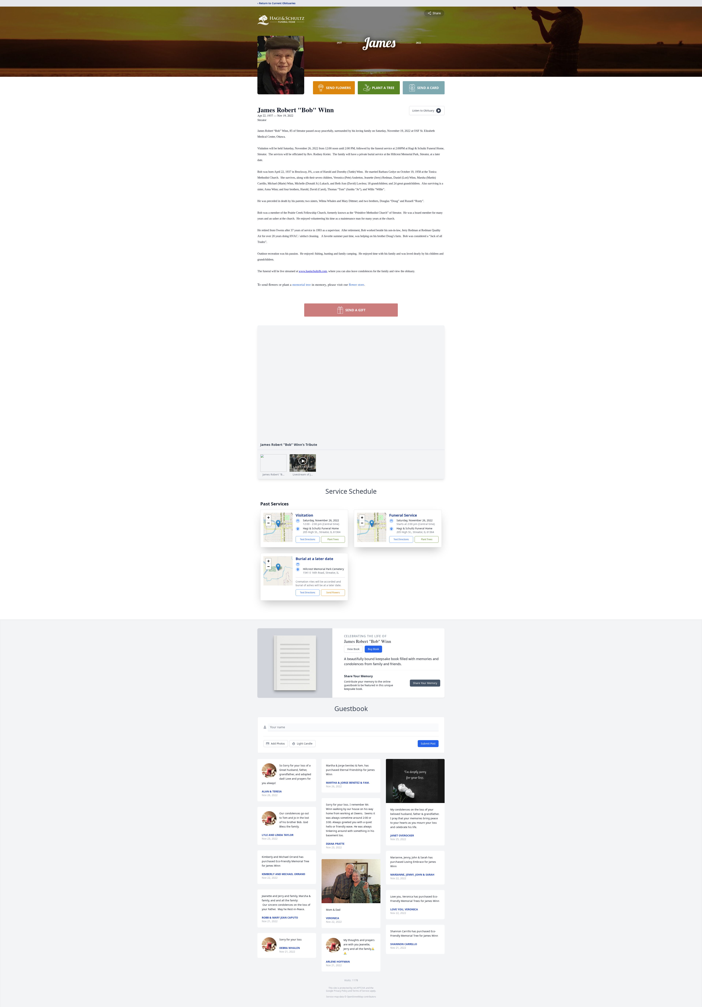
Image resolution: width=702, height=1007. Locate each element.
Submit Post (428, 743)
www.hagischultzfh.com (313, 271)
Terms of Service (360, 990)
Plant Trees (333, 539)
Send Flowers (333, 592)
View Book (353, 649)
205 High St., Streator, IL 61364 (321, 532)
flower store (356, 284)
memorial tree (301, 284)
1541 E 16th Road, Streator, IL (321, 572)
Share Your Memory (425, 683)
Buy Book (373, 649)
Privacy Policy (341, 990)
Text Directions (307, 539)
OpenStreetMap (355, 996)
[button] (278, 523)
